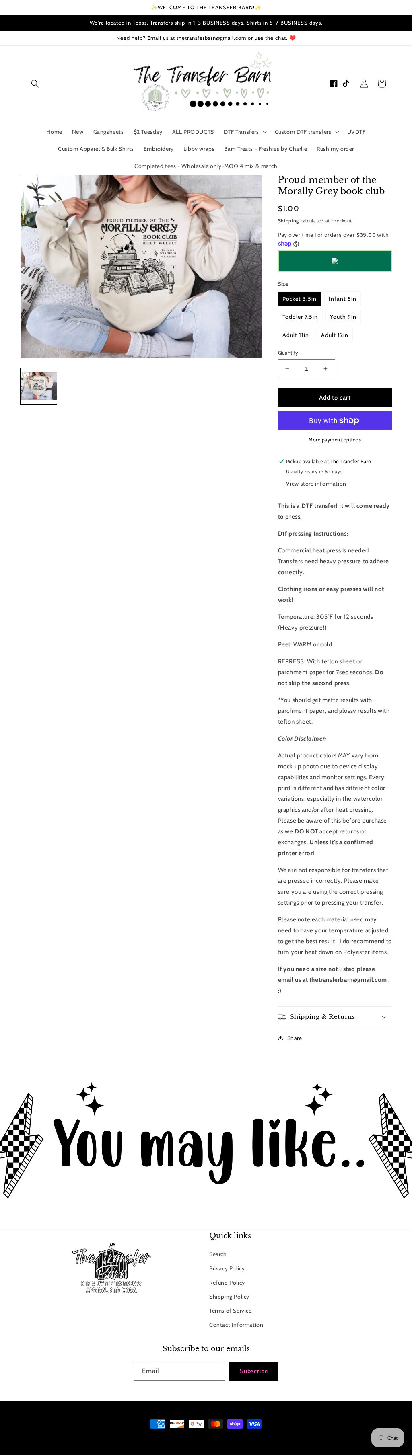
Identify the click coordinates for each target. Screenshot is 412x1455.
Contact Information (236, 1324)
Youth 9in (343, 316)
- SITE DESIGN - (216, 1439)
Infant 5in (342, 298)
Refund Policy (227, 1282)
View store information (316, 483)
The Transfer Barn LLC (172, 1439)
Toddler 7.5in (300, 316)
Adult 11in (295, 335)
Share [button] (294, 1038)
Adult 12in (334, 335)
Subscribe (254, 1371)
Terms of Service (230, 1310)
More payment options (335, 440)
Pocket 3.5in (299, 298)
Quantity (288, 352)
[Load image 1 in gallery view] (38, 386)
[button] (35, 83)
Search (218, 1254)
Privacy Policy (227, 1268)
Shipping (288, 221)
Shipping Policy (229, 1296)
